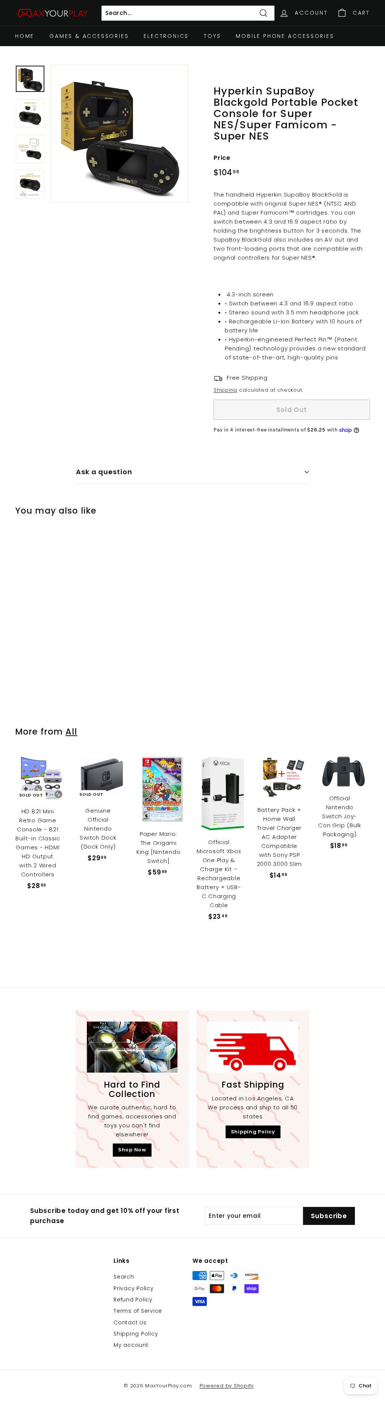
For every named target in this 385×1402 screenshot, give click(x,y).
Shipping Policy (253, 1131)
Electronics (166, 36)
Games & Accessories (89, 36)
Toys (212, 36)
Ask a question (104, 471)
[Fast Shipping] (253, 1047)
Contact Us (130, 1322)
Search (124, 1276)
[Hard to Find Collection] (132, 1047)
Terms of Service (138, 1311)
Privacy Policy (134, 1288)
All (71, 732)
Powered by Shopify (227, 1385)
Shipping (225, 390)
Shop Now (132, 1149)
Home (24, 36)
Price (222, 157)
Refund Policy (133, 1299)
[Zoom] (119, 133)
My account (131, 1345)
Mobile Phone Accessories (285, 36)
